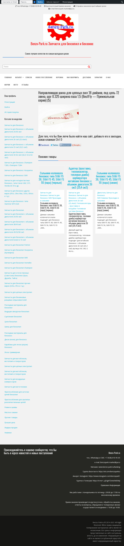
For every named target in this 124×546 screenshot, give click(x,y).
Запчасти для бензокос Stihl (15, 175)
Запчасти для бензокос (14, 125)
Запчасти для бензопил (14, 210)
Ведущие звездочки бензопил (16, 311)
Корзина (59, 77)
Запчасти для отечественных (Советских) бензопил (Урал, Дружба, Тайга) (16, 275)
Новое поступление (44, 77)
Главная (8, 77)
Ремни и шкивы (10, 407)
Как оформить (73, 77)
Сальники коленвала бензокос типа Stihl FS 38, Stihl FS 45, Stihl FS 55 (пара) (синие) (108, 178)
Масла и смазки (10, 412)
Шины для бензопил (12, 327)
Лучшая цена (9, 422)
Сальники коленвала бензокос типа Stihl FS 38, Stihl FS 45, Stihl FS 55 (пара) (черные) (51, 178)
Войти (40, 2)
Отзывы (25, 84)
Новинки (104, 198)
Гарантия (98, 77)
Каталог (18, 77)
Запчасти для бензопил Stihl (16, 258)
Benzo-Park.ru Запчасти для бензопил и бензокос (62, 43)
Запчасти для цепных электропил (18, 292)
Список (29, 77)
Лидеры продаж (10, 427)
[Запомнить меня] (34, 2)
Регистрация (68, 2)
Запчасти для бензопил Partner (17, 245)
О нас (108, 77)
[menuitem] (37, 2)
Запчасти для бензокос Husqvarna (18, 170)
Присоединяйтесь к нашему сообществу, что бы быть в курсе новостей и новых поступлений (30, 451)
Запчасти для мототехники (15, 387)
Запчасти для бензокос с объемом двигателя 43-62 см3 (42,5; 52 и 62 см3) (18, 155)
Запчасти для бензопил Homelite (17, 263)
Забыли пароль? (52, 2)
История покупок (11, 112)
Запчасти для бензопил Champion (18, 268)
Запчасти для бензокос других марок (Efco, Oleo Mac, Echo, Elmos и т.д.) (18, 193)
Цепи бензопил (10, 321)
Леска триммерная (12, 352)
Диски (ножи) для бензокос (15, 339)
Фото (16, 84)
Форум (7, 84)
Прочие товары (10, 417)
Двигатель (101, 192)
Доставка (87, 77)
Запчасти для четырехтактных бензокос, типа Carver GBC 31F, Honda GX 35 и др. (17, 183)
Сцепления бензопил (13, 316)
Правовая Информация (110, 485)
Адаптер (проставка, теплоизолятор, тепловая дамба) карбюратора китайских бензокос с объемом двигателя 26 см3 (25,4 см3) (79, 177)
